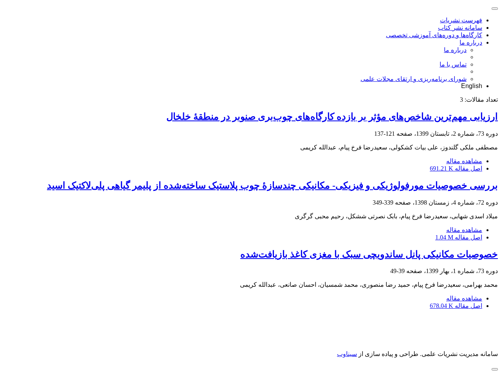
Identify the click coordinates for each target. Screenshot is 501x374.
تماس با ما (453, 64)
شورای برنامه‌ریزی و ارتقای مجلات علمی (413, 79)
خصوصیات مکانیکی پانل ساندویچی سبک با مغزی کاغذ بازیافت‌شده (369, 254)
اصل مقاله (456, 168)
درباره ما (471, 42)
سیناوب (347, 354)
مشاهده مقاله (464, 161)
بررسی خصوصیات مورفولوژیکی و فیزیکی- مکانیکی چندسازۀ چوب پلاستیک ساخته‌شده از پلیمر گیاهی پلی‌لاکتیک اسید (272, 185)
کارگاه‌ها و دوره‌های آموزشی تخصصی (434, 35)
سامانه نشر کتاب (460, 27)
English (471, 86)
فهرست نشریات (461, 20)
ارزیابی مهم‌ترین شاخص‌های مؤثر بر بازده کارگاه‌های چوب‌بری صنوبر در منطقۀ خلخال (332, 116)
